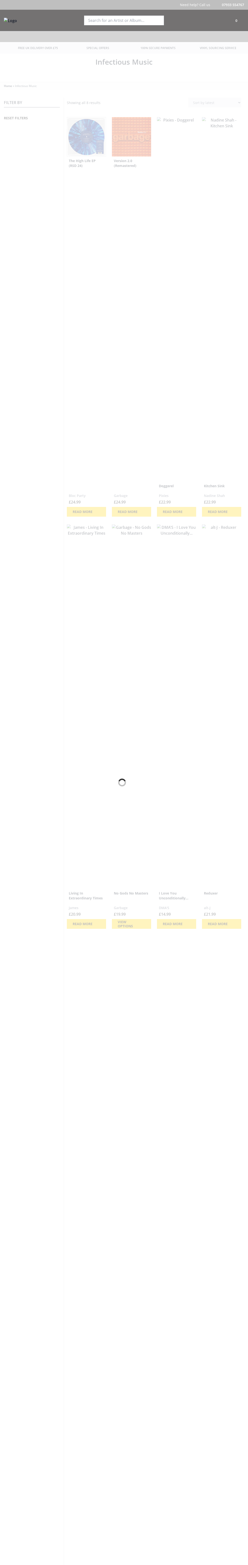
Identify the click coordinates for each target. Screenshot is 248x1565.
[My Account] (223, 20)
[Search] (158, 20)
